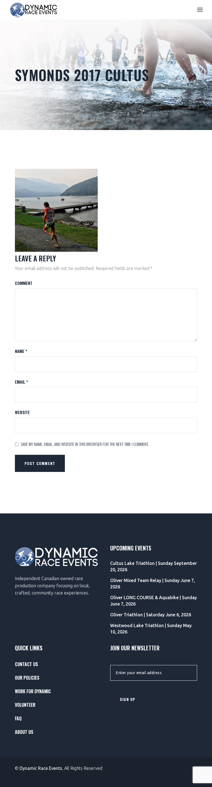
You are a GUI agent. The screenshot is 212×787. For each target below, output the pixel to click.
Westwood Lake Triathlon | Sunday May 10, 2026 (151, 628)
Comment (23, 283)
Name (21, 351)
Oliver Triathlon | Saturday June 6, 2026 (150, 614)
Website (22, 412)
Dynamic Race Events (41, 768)
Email (21, 382)
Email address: (124, 663)
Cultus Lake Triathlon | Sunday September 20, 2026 (153, 566)
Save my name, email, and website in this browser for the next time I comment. (85, 444)
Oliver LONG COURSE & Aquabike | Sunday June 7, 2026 (153, 600)
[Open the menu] (200, 9)
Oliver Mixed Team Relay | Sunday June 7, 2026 (152, 583)
